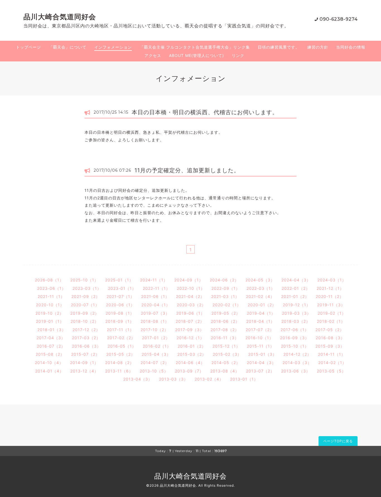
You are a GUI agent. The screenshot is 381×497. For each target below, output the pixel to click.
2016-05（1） (122, 346)
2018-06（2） (225, 321)
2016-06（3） (86, 346)
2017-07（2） (260, 329)
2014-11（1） (331, 354)
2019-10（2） (49, 313)
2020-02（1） (227, 304)
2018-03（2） (295, 321)
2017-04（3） (51, 337)
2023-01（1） (122, 288)
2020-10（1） (50, 304)
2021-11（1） (51, 296)
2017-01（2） (156, 337)
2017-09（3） (189, 329)
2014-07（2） (155, 362)
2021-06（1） (155, 296)
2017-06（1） (295, 329)
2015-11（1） (260, 346)
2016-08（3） (330, 337)
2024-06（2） (224, 280)
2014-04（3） (261, 362)
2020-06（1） (120, 304)
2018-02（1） (331, 321)
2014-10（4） (49, 362)
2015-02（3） (227, 354)
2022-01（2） (296, 288)
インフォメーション (113, 47)
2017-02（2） (121, 337)
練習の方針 (317, 47)
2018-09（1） (119, 321)
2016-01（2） (192, 346)
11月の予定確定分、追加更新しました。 (187, 170)
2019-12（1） (296, 304)
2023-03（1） (87, 288)
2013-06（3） (295, 371)
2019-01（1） (50, 321)
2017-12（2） (86, 329)
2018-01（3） (51, 329)
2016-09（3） (294, 337)
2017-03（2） (86, 337)
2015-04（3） (156, 354)
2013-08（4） (224, 371)
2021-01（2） (295, 296)
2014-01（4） (49, 371)
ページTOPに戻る (338, 441)
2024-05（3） (260, 280)
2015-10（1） (295, 346)
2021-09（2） (85, 296)
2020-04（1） (155, 304)
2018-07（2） (190, 321)
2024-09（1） (188, 280)
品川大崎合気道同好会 (59, 17)
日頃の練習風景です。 (279, 47)
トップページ (28, 47)
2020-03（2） (191, 304)
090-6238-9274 (339, 19)
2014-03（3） (297, 362)
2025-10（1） (84, 280)
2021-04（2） (190, 296)
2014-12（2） (297, 354)
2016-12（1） (190, 337)
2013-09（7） (189, 371)
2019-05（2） (225, 313)
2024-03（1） (331, 280)
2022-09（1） (225, 288)
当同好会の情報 (350, 47)
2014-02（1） (332, 362)
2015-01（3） (262, 354)
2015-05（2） (120, 354)
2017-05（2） (329, 329)
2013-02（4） (209, 379)
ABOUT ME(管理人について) (196, 55)
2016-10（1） (259, 337)
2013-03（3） (173, 379)
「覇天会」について (67, 47)
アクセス (152, 55)
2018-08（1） (155, 321)
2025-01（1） (119, 280)
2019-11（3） (331, 304)
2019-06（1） (190, 313)
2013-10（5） (154, 371)
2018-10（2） (85, 321)
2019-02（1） (332, 313)
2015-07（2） (85, 354)
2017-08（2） (225, 329)
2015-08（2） (50, 354)
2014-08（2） (119, 362)
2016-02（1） (157, 346)
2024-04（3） (296, 280)
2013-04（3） (137, 379)
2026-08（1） (49, 280)
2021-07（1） (120, 296)
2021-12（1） (330, 288)
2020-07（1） (85, 304)
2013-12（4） (84, 371)
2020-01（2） (262, 304)
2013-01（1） (244, 379)
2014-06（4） (190, 362)
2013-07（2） (260, 371)
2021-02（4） (260, 296)
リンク (238, 55)
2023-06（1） (51, 288)
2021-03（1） (225, 296)
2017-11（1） (120, 329)
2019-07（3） (155, 313)
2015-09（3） (329, 346)
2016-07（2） (51, 346)
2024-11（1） (154, 280)
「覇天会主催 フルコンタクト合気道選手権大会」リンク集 (195, 47)
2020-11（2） (330, 296)
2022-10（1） (191, 288)
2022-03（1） (261, 288)
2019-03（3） (296, 313)
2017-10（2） (154, 329)
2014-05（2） (225, 362)
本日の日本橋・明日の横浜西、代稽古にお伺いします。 (205, 112)
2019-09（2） (84, 313)
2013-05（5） (331, 371)
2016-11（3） (225, 337)
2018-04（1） (260, 321)
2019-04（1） (261, 313)
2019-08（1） (120, 313)
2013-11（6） (119, 371)
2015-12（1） (226, 346)
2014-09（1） (84, 362)
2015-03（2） (191, 354)
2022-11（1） (156, 288)
